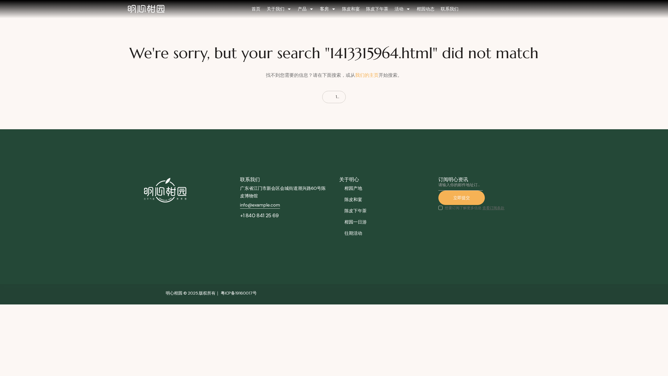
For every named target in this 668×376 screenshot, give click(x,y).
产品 (302, 8)
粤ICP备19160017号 (239, 293)
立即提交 (461, 197)
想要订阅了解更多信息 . (475, 207)
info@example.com (260, 205)
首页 (256, 8)
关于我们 (275, 8)
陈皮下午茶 (377, 8)
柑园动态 (425, 8)
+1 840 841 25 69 (259, 215)
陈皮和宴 (351, 8)
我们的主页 (367, 75)
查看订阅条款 (493, 208)
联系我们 (449, 8)
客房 (324, 8)
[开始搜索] (287, 97)
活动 (399, 8)
